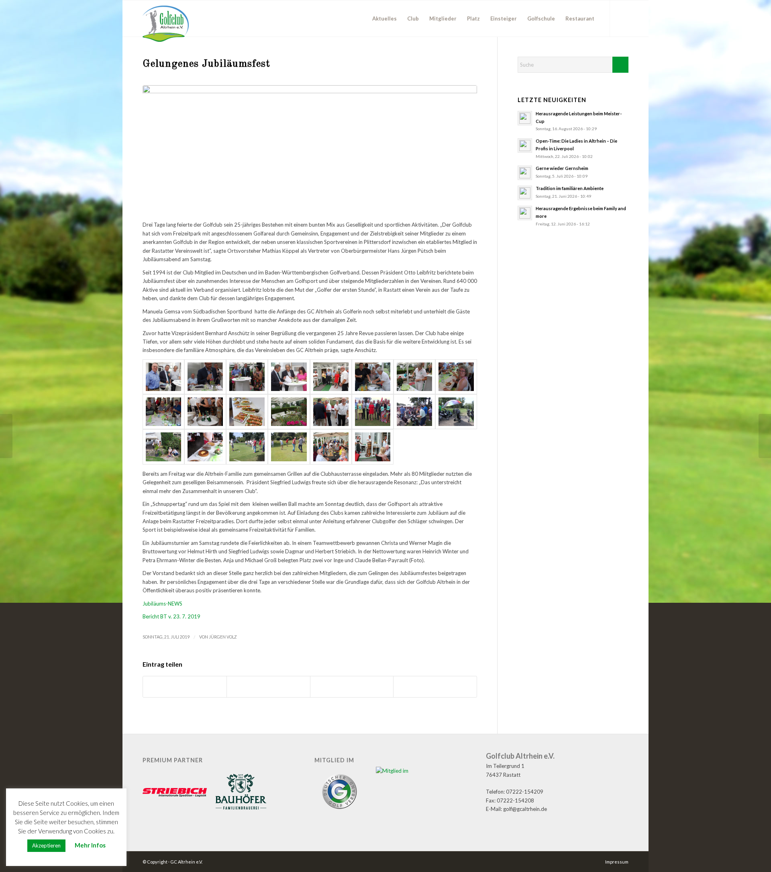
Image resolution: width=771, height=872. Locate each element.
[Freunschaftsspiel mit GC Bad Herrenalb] (765, 436)
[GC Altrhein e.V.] (166, 24)
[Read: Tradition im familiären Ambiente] (525, 193)
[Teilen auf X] (268, 686)
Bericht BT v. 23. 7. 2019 (171, 616)
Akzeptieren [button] (46, 845)
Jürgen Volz (223, 637)
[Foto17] (310, 149)
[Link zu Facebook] (622, 18)
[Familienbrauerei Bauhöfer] (241, 793)
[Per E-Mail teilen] (435, 686)
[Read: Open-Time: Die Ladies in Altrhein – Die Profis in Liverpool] (525, 145)
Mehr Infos (90, 845)
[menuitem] (384, 18)
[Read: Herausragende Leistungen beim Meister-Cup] (525, 118)
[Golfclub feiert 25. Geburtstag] (6, 436)
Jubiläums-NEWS (162, 603)
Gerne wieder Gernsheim (562, 168)
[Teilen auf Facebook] (184, 686)
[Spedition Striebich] (175, 793)
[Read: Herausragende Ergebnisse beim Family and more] (525, 213)
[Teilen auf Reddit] (352, 686)
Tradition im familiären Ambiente (570, 188)
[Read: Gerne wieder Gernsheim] (525, 173)
